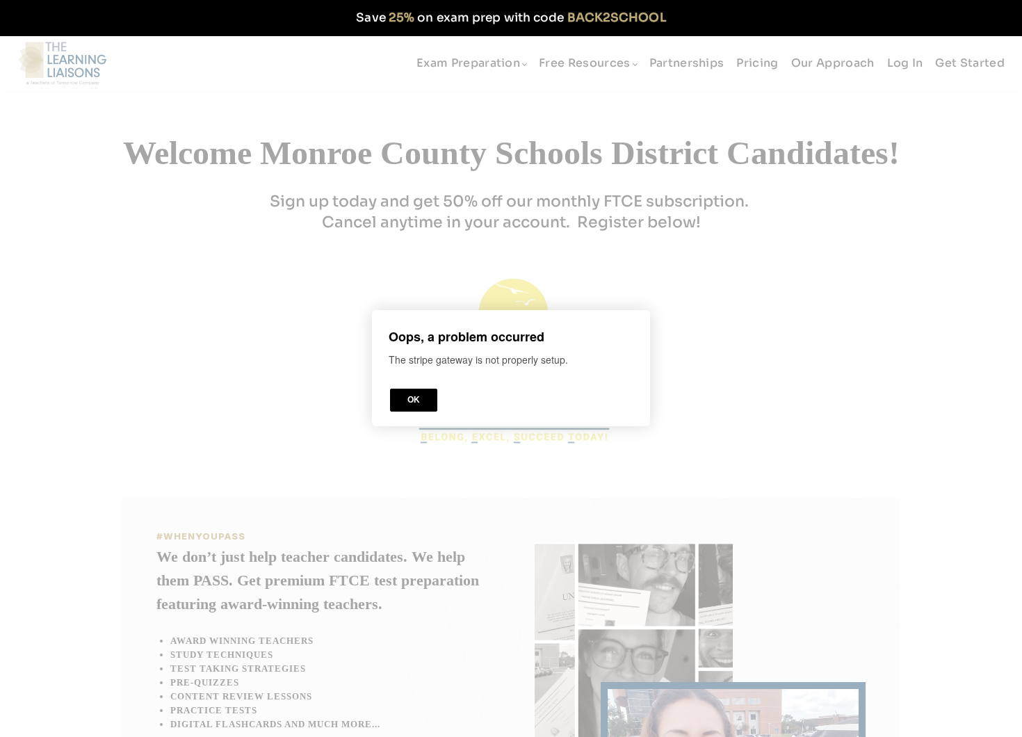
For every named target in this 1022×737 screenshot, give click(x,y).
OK (413, 400)
